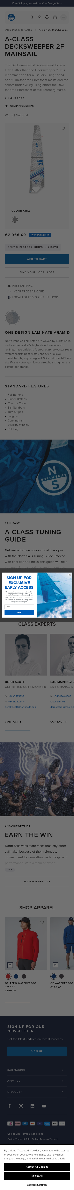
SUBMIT (19, 612)
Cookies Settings (37, 1185)
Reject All (37, 1175)
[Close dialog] (69, 574)
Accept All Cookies (37, 1166)
